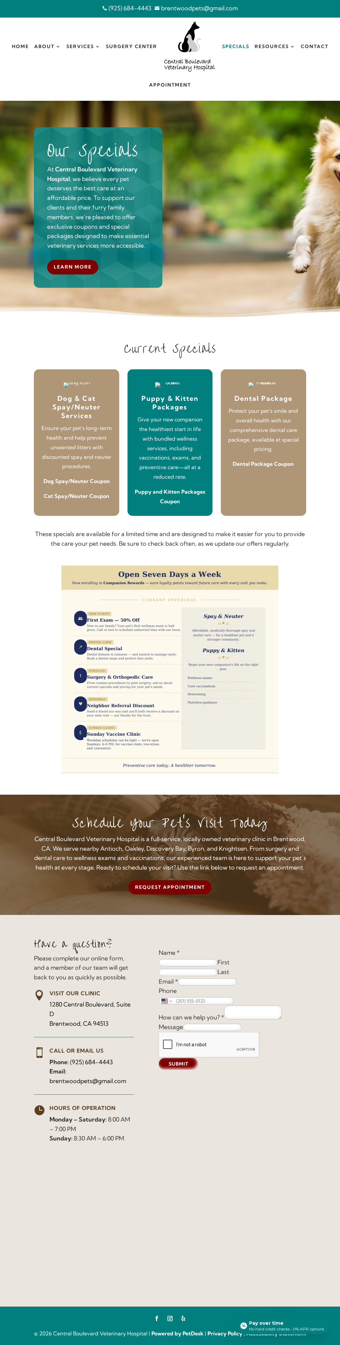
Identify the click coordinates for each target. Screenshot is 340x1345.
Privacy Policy (225, 1333)
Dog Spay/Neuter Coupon (76, 481)
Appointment (170, 85)
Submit (178, 1064)
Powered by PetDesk (177, 1333)
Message (171, 1027)
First (223, 962)
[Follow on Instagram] (170, 1318)
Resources (272, 46)
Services (80, 46)
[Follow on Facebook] (156, 1318)
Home (20, 46)
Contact (314, 46)
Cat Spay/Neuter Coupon (76, 496)
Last (223, 972)
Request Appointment (170, 887)
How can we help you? (191, 1017)
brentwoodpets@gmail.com (87, 1081)
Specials (235, 46)
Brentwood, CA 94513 (79, 1023)
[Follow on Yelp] (183, 1318)
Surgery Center (131, 46)
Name (169, 952)
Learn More (73, 267)
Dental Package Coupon (263, 463)
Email (168, 981)
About (44, 46)
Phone (168, 991)
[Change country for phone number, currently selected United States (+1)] (166, 1001)
